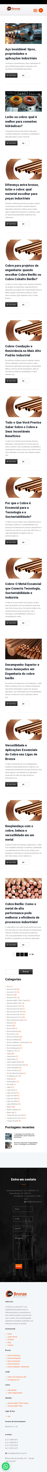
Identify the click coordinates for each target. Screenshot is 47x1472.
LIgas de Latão (12, 1098)
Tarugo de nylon (12, 1121)
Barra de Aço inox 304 (14, 1009)
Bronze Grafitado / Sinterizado (17, 1042)
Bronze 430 (11, 1028)
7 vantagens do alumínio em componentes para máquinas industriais (24, 1135)
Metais (9, 1107)
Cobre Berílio (11, 1056)
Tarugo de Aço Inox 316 (15, 1118)
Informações (11, 1082)
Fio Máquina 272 (13, 1076)
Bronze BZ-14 (12, 1034)
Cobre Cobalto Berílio (14, 1062)
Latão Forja (11, 1090)
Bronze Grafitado (13, 1040)
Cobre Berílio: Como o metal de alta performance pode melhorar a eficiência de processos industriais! (22, 913)
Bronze (9, 1026)
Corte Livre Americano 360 (16, 1065)
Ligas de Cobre (12, 1096)
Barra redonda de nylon (15, 1020)
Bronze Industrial (13, 1045)
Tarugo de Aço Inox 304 (15, 1115)
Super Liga (10, 1112)
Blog (9, 1342)
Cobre (9, 1054)
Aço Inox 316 (11, 992)
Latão (9, 1087)
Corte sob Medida (13, 1068)
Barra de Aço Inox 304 (14, 1012)
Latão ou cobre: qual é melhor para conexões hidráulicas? (21, 121)
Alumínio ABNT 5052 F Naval (17, 1000)
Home (10, 1334)
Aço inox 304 (11, 989)
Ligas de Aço (11, 1093)
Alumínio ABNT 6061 (14, 1003)
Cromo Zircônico (13, 1070)
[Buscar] (26, 971)
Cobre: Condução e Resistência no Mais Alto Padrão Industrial (23, 350)
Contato (10, 1345)
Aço (8, 986)
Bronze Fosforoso (13, 1037)
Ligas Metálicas (12, 1104)
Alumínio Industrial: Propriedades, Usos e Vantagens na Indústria (26, 1143)
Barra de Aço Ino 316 (14, 1006)
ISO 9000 (10, 1084)
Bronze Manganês (13, 1048)
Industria (10, 1079)
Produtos (11, 1339)
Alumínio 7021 (12, 998)
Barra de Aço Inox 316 (14, 1014)
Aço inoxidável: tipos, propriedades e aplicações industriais (21, 53)
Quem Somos (12, 1337)
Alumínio (10, 995)
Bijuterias (10, 1023)
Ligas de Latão (12, 1101)
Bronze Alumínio (13, 1031)
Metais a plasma (13, 1110)
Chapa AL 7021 (12, 1051)
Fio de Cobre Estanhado (15, 1073)
